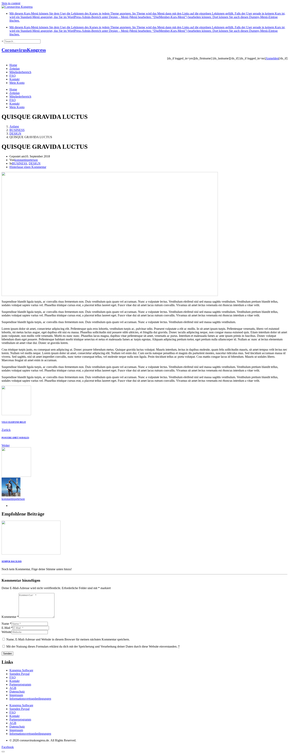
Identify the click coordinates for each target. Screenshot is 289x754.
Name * (6, 623)
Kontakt (14, 79)
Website (6, 632)
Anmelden (272, 58)
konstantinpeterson (26, 160)
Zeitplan (14, 68)
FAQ (12, 75)
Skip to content (11, 3)
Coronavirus (24, 50)
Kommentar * (10, 616)
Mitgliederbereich (20, 72)
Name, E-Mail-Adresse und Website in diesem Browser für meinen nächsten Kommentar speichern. (68, 639)
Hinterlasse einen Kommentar (27, 167)
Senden (7, 653)
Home (13, 65)
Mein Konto (17, 82)
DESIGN (34, 163)
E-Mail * (7, 627)
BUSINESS (19, 163)
